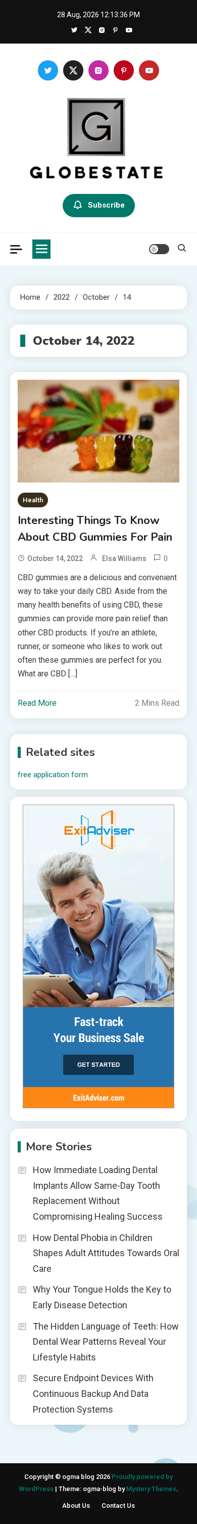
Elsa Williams (124, 558)
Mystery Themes (151, 1489)
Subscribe (106, 205)
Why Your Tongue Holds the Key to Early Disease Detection (102, 1297)
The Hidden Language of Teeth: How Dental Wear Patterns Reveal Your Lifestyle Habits (106, 1341)
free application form (53, 774)
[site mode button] (159, 249)
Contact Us (118, 1505)
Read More (37, 703)
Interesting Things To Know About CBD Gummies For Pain (95, 529)
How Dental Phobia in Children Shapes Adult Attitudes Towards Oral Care (106, 1253)
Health (33, 500)
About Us (76, 1505)
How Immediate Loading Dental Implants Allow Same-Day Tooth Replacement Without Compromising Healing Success (98, 1193)
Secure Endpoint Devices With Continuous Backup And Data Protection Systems (93, 1393)
